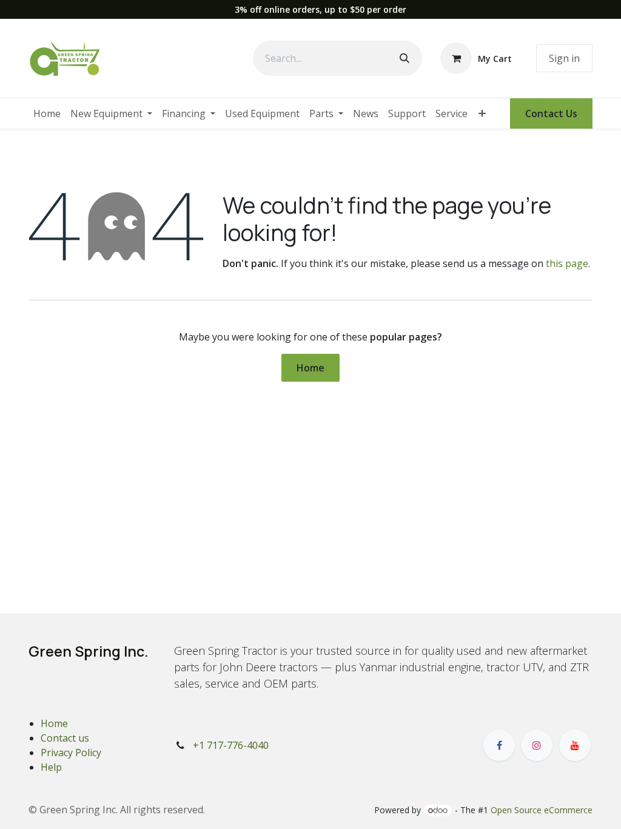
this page (567, 263)
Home (310, 367)
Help (51, 767)
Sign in (564, 58)
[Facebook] (499, 745)
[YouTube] (575, 745)
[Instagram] (536, 745)
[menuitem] (47, 113)
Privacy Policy (71, 752)
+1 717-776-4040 (231, 745)
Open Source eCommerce (541, 810)
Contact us (65, 738)
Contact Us (551, 113)
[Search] (404, 58)
